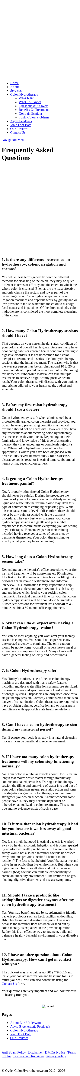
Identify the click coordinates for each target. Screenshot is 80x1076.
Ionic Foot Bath (20, 125)
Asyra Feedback (21, 121)
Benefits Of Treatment (34, 109)
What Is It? (26, 98)
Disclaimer (35, 1052)
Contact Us (17, 132)
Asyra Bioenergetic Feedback (30, 1026)
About (14, 87)
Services (16, 90)
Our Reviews (19, 129)
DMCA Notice (55, 1052)
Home (14, 83)
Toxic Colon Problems (34, 117)
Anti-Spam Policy (14, 1052)
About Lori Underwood (26, 1022)
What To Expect (30, 102)
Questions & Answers (33, 106)
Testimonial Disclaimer (28, 1056)
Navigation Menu (13, 140)
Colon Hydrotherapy (24, 94)
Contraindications (30, 113)
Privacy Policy (56, 1056)
